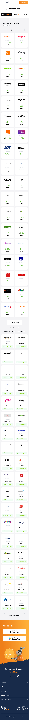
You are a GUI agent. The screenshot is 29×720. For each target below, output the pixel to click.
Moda (17, 14)
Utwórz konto (23, 2)
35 (18, 327)
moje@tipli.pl (14, 672)
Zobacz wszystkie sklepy (14, 615)
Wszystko (6, 14)
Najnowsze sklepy (14, 30)
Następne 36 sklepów (14, 322)
